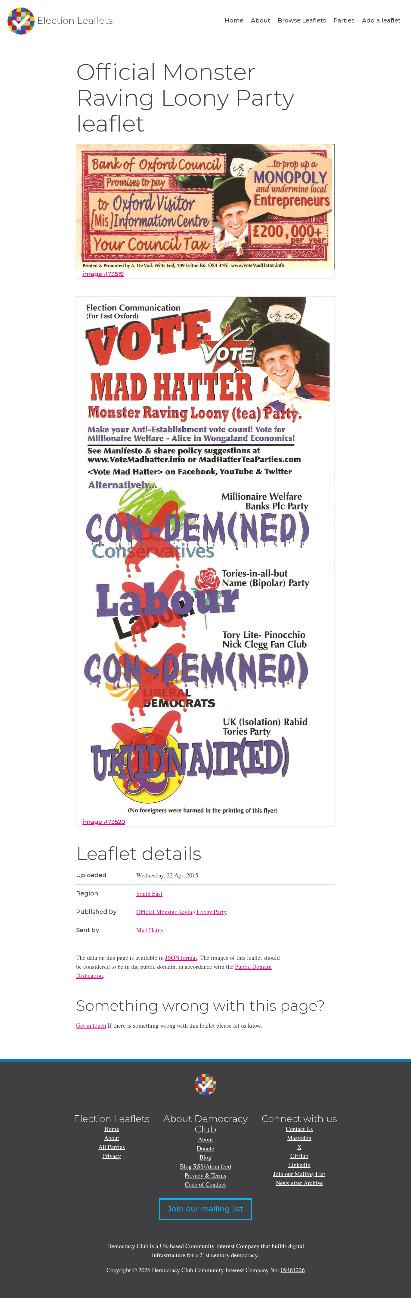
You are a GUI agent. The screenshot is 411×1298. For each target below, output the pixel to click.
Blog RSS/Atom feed (205, 1166)
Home (234, 21)
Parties (343, 21)
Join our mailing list (205, 1209)
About (260, 21)
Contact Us (299, 1129)
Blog (205, 1157)
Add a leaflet (381, 21)
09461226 (293, 1270)
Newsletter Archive (299, 1183)
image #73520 (103, 822)
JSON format (181, 957)
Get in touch (91, 1025)
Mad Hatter (150, 930)
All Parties (111, 1147)
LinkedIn (299, 1165)
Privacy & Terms (205, 1175)
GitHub (299, 1156)
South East (149, 893)
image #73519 (103, 274)
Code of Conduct (205, 1184)
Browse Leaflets (302, 21)
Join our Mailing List (299, 1174)
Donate (205, 1148)
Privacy (111, 1156)
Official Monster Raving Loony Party (181, 912)
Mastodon (299, 1138)
